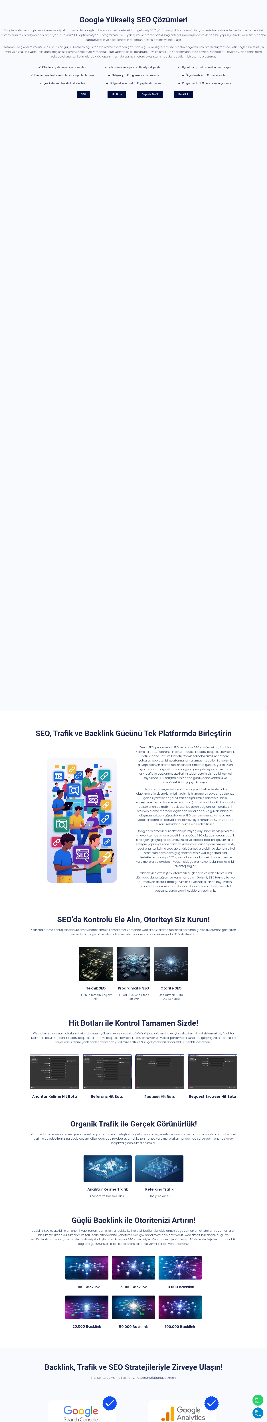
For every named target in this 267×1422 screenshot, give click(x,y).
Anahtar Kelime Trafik (107, 1189)
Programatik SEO (133, 988)
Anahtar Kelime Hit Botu (54, 1096)
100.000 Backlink (180, 1326)
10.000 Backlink (180, 1287)
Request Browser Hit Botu (212, 1096)
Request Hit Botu (159, 1096)
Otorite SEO (171, 988)
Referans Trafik (159, 1189)
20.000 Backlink (86, 1326)
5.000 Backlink (133, 1287)
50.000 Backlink (133, 1326)
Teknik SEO (96, 988)
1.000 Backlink (87, 1287)
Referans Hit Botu (107, 1096)
